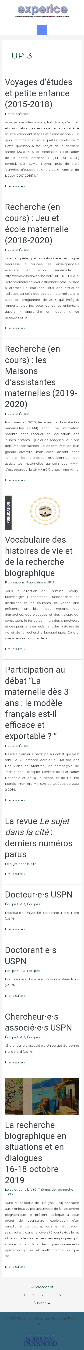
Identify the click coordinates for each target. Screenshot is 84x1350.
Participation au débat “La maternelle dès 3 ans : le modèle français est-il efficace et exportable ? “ (37, 703)
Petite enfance (17, 114)
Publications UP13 (40, 582)
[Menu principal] (42, 30)
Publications (14, 582)
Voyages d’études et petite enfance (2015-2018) (38, 93)
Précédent (42, 1287)
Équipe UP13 (15, 904)
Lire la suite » (15, 185)
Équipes (33, 904)
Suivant (42, 1303)
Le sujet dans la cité (20, 864)
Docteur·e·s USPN (39, 895)
